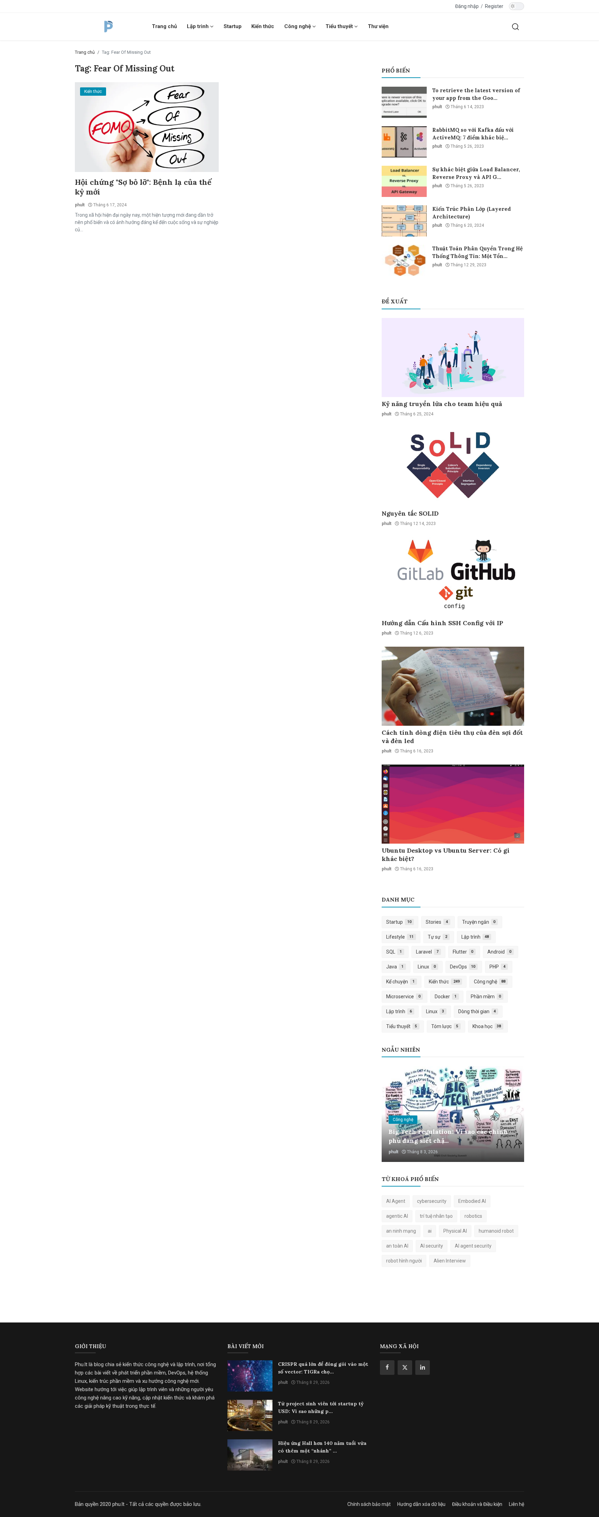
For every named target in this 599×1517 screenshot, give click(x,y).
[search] (515, 26)
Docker (446, 996)
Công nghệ (490, 981)
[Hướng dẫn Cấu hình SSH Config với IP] (453, 576)
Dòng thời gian (477, 1011)
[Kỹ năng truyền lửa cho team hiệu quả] (453, 357)
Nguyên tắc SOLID (410, 513)
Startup (233, 26)
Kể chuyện (400, 981)
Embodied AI (472, 1201)
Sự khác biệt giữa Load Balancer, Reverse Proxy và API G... (476, 173)
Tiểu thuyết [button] (339, 26)
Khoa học (486, 1026)
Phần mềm (486, 996)
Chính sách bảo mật (369, 1504)
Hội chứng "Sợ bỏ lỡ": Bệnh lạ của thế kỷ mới (143, 187)
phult (80, 204)
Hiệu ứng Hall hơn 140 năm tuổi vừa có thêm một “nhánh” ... (322, 1447)
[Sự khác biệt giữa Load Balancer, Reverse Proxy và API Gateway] (404, 181)
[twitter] (405, 1367)
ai (430, 1231)
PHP (497, 966)
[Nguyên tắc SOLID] (453, 467)
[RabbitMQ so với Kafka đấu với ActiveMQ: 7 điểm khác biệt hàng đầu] (404, 141)
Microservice (403, 996)
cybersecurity (431, 1201)
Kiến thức (262, 26)
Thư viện (378, 26)
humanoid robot (496, 1231)
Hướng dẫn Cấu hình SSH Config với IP (442, 623)
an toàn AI (397, 1246)
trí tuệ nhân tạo (436, 1216)
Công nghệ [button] (298, 26)
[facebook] (387, 1367)
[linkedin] (422, 1367)
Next (511, 1114)
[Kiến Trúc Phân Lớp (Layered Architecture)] (404, 220)
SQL (394, 952)
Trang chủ (164, 26)
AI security (431, 1246)
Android (499, 952)
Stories (437, 922)
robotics (473, 1216)
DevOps (463, 966)
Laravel (427, 952)
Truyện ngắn (479, 922)
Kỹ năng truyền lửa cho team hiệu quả (442, 404)
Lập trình (475, 937)
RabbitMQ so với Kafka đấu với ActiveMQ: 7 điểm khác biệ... (473, 134)
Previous (394, 1114)
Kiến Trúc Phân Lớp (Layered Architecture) (471, 213)
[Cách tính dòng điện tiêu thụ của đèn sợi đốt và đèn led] (453, 686)
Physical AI (455, 1231)
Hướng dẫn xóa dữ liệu (421, 1504)
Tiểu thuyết (401, 1026)
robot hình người (404, 1261)
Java (394, 966)
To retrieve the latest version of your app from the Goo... (476, 94)
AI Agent (395, 1201)
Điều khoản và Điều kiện (477, 1504)
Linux (427, 966)
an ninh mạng (401, 1231)
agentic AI (397, 1216)
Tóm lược (444, 1026)
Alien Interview (450, 1261)
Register (494, 6)
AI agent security (473, 1246)
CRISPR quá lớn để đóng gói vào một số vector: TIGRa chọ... (323, 1368)
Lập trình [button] (198, 26)
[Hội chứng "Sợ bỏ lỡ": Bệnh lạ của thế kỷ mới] (147, 127)
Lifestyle (400, 937)
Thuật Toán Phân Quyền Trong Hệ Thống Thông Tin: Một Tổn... (477, 252)
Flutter (463, 952)
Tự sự (437, 937)
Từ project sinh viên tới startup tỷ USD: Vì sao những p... (321, 1407)
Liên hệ (516, 1504)
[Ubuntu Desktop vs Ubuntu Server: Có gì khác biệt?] (453, 804)
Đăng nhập (467, 6)
